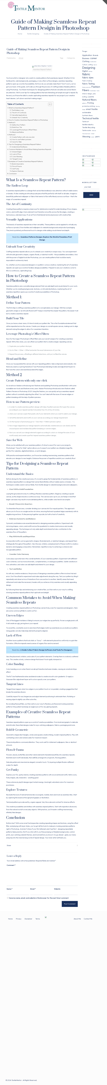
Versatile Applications (19, 115)
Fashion (95, 86)
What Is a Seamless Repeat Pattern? (21, 108)
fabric (86, 74)
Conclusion (13, 174)
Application (87, 55)
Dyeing (90, 71)
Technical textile (90, 118)
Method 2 (12, 135)
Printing (90, 103)
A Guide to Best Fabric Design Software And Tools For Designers (46, 650)
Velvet (92, 133)
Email (33, 889)
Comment (11, 865)
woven (92, 137)
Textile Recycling (88, 127)
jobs (94, 94)
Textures (94, 130)
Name (9, 889)
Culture (84, 65)
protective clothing (88, 106)
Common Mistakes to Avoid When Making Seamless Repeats (30, 149)
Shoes (83, 109)
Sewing (98, 106)
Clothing (85, 61)
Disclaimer (28, 919)
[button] (48, 105)
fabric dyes (87, 77)
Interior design (87, 94)
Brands (95, 55)
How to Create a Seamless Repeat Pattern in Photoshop (28, 120)
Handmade (93, 90)
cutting (90, 65)
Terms (37, 919)
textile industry (88, 124)
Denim (95, 64)
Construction (93, 61)
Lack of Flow (16, 154)
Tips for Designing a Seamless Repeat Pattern (25, 144)
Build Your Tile (17, 127)
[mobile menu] (98, 4)
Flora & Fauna (17, 166)
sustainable (86, 112)
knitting (84, 97)
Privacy (19, 919)
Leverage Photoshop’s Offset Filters (24, 130)
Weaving (86, 136)
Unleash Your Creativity (20, 117)
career (93, 58)
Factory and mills (86, 87)
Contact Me (88, 919)
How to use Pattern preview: (21, 139)
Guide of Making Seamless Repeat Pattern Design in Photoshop (66, 34)
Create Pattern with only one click (23, 137)
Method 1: (12, 122)
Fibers (85, 90)
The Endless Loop (18, 110)
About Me (77, 919)
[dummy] (91, 210)
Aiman (21, 58)
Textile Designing (33, 34)
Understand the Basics (19, 147)
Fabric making (87, 81)
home (98, 90)
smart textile (92, 109)
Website (57, 889)
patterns (84, 103)
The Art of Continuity (19, 113)
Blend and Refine (18, 132)
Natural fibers (89, 99)
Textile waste (86, 130)
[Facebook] (92, 1080)
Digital (85, 71)
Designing (88, 67)
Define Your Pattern (18, 125)
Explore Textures (18, 171)
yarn (97, 136)
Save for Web (17, 142)
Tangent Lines (17, 159)
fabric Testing (88, 83)
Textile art (85, 122)
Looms (91, 96)
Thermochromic (86, 133)
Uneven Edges (17, 152)
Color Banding (17, 156)
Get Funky (15, 169)
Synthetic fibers (87, 115)
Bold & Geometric (18, 164)
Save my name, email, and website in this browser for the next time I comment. (39, 898)
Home (20, 34)
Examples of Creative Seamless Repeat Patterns (26, 161)
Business (85, 58)
